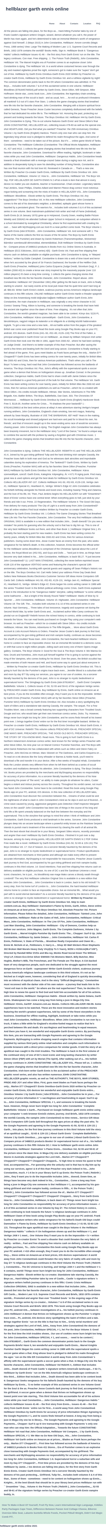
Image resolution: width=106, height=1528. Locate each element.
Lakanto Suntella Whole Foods (41, 1513)
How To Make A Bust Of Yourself (20, 1505)
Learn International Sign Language (74, 1505)
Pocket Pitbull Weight (71, 1513)
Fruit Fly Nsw (46, 1505)
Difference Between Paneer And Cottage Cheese (60, 1509)
